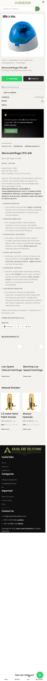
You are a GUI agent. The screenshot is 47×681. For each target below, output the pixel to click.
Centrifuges (20, 63)
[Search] (37, 9)
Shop (3, 649)
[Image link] (23, 595)
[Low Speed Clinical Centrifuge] (12, 426)
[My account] (43, 9)
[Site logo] (22, 3)
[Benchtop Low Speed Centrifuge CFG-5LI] (33, 354)
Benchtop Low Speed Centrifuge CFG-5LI (33, 370)
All (2, 632)
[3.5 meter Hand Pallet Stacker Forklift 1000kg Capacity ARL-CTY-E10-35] (12, 546)
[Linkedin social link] (40, 104)
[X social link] (35, 104)
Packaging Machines (9, 628)
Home (4, 60)
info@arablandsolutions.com (13, 318)
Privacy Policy (7, 645)
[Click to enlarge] (5, 52)
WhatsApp (13, 79)
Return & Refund (8, 641)
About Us (5, 611)
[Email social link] (38, 104)
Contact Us (6, 615)
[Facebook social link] (32, 104)
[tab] (6, 146)
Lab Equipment (8, 63)
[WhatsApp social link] (43, 104)
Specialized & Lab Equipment (20, 60)
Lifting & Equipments (9, 624)
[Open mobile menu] (2, 3)
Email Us (34, 79)
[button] (44, 436)
